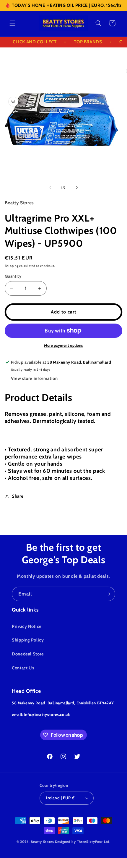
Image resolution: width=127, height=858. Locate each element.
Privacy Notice (27, 626)
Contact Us (23, 668)
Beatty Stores (42, 842)
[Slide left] (50, 187)
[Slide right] (76, 187)
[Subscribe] (108, 594)
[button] (12, 23)
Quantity (13, 276)
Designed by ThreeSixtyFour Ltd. (83, 842)
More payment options (63, 345)
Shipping (12, 266)
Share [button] (18, 496)
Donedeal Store (28, 654)
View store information (34, 378)
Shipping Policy (28, 640)
